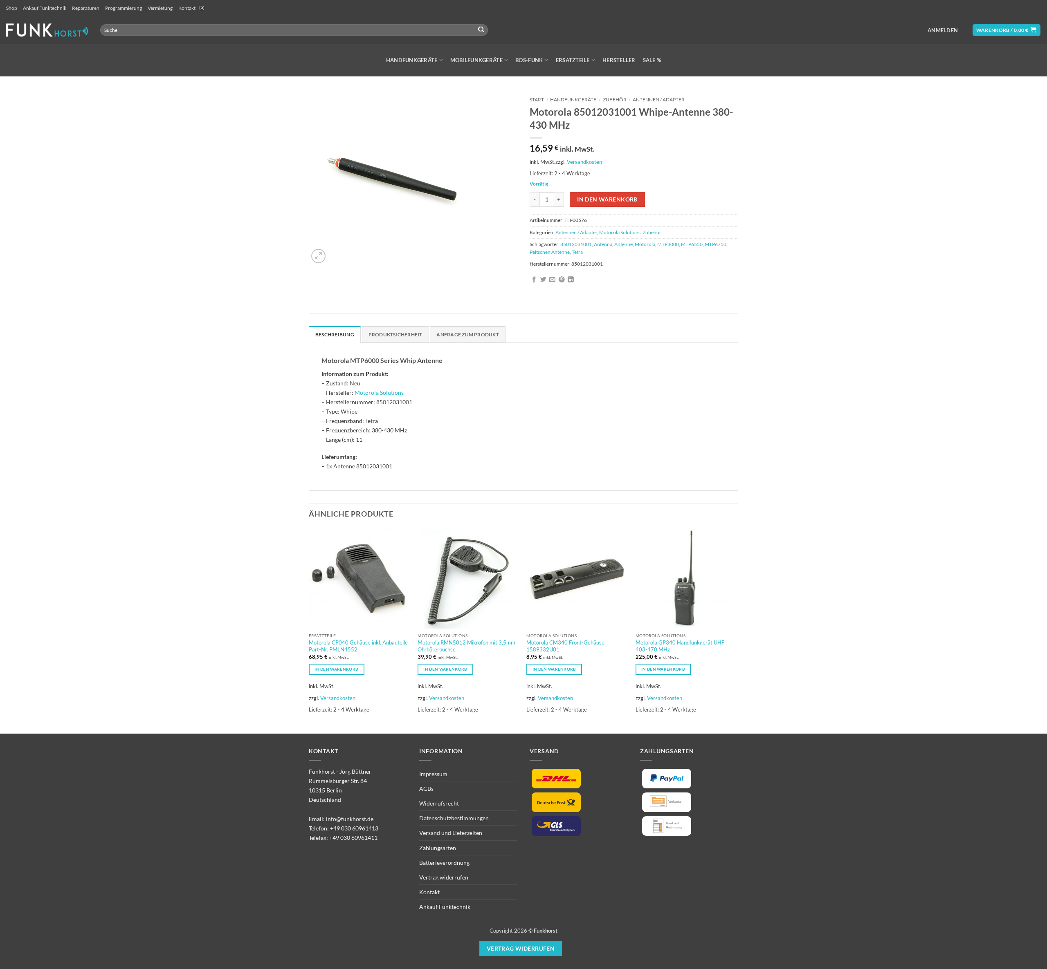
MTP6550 (692, 244)
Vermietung (160, 8)
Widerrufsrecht (439, 803)
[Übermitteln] (481, 30)
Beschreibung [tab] (334, 334)
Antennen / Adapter (659, 99)
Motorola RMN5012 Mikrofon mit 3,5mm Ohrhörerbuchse (466, 646)
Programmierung (123, 8)
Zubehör (615, 99)
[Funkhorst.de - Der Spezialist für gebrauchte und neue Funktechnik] (47, 30)
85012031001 (576, 244)
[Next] (736, 630)
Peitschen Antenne (550, 252)
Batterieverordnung (444, 862)
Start (537, 99)
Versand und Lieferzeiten (450, 832)
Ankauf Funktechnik (44, 8)
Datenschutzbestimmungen (454, 818)
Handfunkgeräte (412, 60)
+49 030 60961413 (354, 828)
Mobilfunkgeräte (476, 60)
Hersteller (619, 60)
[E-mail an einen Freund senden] (552, 280)
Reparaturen (85, 8)
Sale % (652, 60)
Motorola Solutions (619, 232)
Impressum (433, 773)
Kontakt (186, 8)
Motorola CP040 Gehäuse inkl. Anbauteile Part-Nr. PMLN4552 (358, 646)
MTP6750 (715, 244)
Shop (11, 8)
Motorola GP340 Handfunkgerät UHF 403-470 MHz (680, 646)
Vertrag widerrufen (443, 877)
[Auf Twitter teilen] (543, 280)
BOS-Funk (529, 60)
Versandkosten (584, 162)
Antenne (623, 244)
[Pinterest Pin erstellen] (562, 280)
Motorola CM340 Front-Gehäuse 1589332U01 (565, 646)
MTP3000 (668, 244)
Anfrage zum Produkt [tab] (467, 334)
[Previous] (309, 630)
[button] (943, 30)
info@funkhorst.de (349, 818)
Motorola (645, 244)
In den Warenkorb (607, 199)
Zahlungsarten (437, 847)
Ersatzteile (573, 60)
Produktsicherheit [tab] (395, 334)
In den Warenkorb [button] (336, 669)
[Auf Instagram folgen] (202, 8)
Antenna (603, 244)
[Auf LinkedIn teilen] (571, 280)
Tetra (577, 252)
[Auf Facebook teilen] (534, 280)
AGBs (426, 788)
